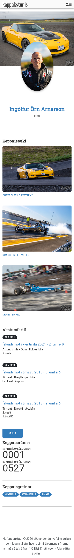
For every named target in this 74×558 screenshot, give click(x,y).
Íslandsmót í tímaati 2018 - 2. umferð (31, 403)
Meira (12, 433)
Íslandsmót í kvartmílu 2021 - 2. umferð (33, 344)
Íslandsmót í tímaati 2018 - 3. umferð (31, 372)
